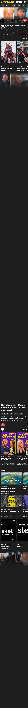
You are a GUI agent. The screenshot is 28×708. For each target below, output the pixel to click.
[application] (14, 15)
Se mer (22, 34)
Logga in (19, 2)
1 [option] (2, 429)
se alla (25, 38)
